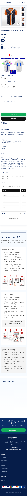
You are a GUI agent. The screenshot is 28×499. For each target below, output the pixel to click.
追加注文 (3, 465)
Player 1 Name (13, 96)
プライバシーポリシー (8, 494)
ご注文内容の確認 (4, 468)
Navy (3, 40)
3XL (19, 47)
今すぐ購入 (13, 118)
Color (3, 37)
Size (2, 96)
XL (11, 47)
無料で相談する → (13, 430)
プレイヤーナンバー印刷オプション (8, 81)
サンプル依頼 (4, 471)
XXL (15, 47)
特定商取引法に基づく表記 (18, 494)
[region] (14, 199)
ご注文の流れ (4, 460)
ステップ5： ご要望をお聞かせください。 (10, 101)
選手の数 (3, 90)
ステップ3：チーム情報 (7, 75)
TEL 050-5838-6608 (13, 447)
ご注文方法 (3, 457)
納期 (2, 462)
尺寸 (2, 44)
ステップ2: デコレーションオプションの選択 (10, 51)
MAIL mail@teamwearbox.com (13, 449)
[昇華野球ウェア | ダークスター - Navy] (2, 409)
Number (20, 96)
